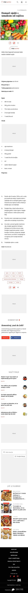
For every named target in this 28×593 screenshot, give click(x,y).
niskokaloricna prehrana (10, 279)
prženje (21, 279)
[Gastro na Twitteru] (14, 576)
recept (19, 273)
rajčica (7, 276)
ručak (20, 276)
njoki (7, 273)
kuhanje (11, 282)
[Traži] (17, 2)
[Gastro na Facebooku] (10, 576)
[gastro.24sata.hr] (6, 2)
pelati (13, 276)
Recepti (3, 381)
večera (17, 282)
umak (13, 273)
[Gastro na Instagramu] (17, 576)
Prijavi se (5, 337)
